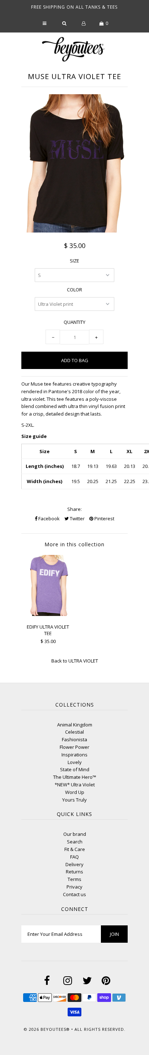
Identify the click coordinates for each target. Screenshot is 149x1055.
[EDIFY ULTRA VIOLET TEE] (48, 614)
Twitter (77, 518)
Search (74, 841)
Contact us (74, 894)
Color (74, 289)
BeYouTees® (55, 1029)
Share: (74, 509)
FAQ (74, 857)
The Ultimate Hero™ (74, 777)
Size (74, 260)
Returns (74, 871)
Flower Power (74, 747)
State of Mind (74, 769)
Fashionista (74, 739)
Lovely (75, 762)
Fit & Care (74, 849)
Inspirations (74, 754)
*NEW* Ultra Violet (75, 784)
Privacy (74, 886)
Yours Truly (74, 799)
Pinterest (103, 518)
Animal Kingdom (74, 724)
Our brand (74, 834)
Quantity (74, 322)
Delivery (74, 864)
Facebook (48, 518)
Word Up (74, 792)
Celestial (74, 732)
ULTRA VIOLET (83, 660)
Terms (74, 879)
